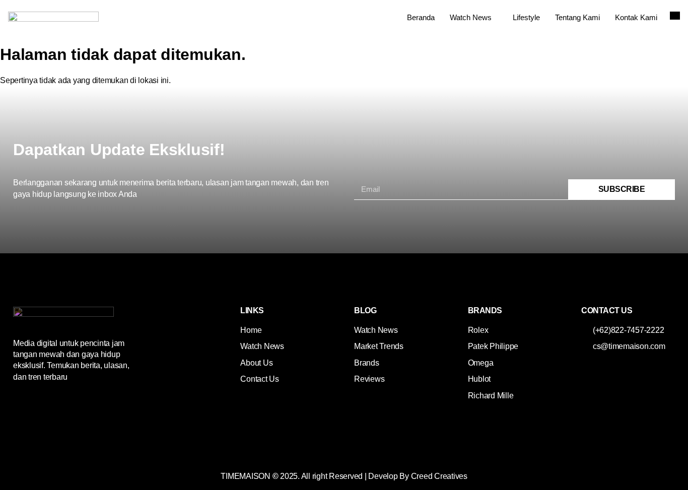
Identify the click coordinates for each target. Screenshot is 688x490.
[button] (675, 16)
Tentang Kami (577, 17)
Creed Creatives (439, 476)
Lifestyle (526, 17)
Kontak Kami (636, 17)
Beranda (421, 17)
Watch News (471, 17)
